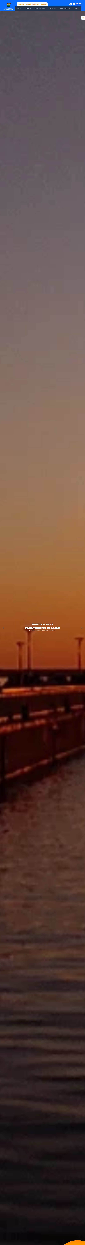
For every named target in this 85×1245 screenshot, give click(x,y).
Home (19, 8)
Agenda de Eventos (32, 4)
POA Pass (21, 4)
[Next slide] (82, 628)
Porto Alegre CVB (65, 8)
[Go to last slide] (3, 628)
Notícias (76, 8)
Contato (43, 4)
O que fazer (52, 8)
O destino (28, 8)
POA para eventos (39, 8)
